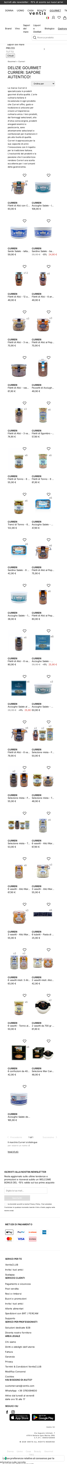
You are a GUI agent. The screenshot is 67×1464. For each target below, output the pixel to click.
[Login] (53, 17)
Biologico (49, 28)
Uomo (20, 10)
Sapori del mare (15, 44)
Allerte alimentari (14, 1308)
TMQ (31, 1454)
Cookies (9, 1376)
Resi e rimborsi (13, 1293)
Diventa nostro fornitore (18, 1332)
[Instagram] (13, 1412)
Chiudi (10, 55)
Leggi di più (13, 1151)
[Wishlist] (59, 17)
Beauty (41, 10)
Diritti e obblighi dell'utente (20, 1346)
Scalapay (10, 1274)
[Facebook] (7, 1412)
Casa (30, 10)
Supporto (10, 1318)
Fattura (9, 1351)
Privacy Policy (35, 1204)
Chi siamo (10, 1341)
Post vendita (12, 1288)
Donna (9, 10)
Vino (17, 28)
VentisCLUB (11, 1264)
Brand (8, 28)
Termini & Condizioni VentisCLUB (23, 1366)
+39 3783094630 (27, 1390)
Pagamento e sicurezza (18, 1284)
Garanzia (10, 1356)
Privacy (9, 1361)
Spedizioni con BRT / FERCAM (21, 1313)
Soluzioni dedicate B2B (17, 1327)
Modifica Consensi (15, 1371)
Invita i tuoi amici (14, 1269)
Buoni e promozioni (16, 1298)
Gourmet (55, 10)
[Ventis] (37, 12)
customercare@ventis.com (19, 1385)
